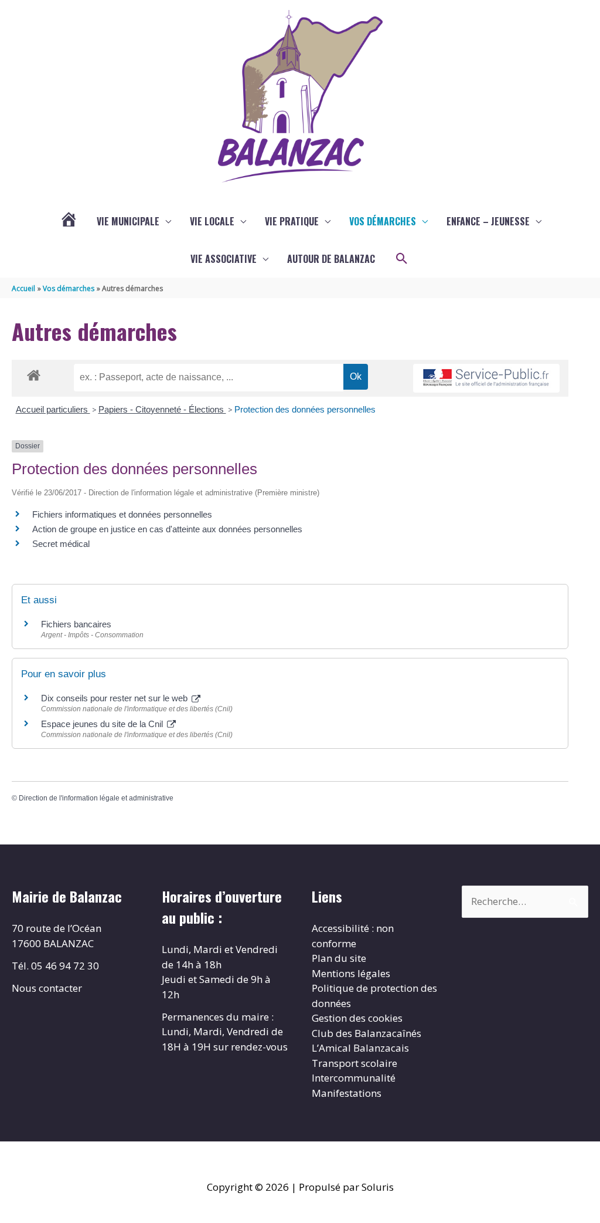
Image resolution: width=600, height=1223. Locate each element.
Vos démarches (382, 221)
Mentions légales (351, 973)
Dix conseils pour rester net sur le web (115, 698)
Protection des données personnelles (305, 409)
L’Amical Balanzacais (360, 1048)
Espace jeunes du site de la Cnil (103, 724)
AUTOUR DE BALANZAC (331, 259)
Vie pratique (292, 221)
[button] (402, 258)
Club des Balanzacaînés (366, 1033)
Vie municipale (128, 221)
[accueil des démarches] (34, 373)
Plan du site (339, 958)
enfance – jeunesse (488, 221)
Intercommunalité (354, 1078)
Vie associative (223, 259)
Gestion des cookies (357, 1018)
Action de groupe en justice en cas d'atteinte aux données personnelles (167, 529)
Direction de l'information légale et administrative (96, 798)
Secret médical (61, 544)
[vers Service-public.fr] (486, 378)
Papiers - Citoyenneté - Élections (162, 409)
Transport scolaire (354, 1063)
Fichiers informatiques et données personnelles (122, 514)
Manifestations (346, 1093)
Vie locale (212, 221)
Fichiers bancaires (76, 624)
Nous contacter (47, 988)
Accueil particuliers (53, 409)
